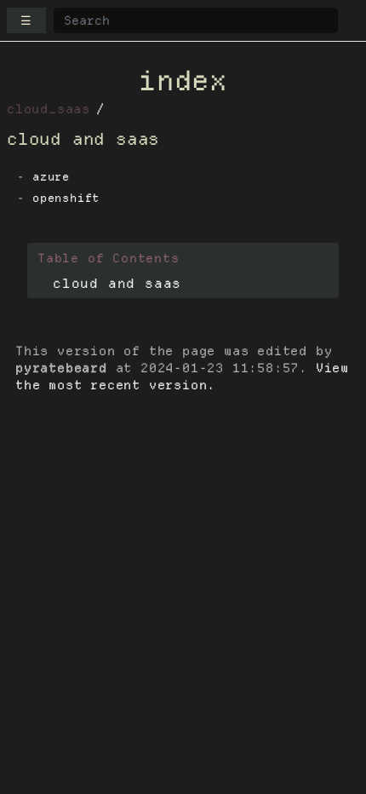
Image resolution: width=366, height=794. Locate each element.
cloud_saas (48, 109)
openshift (66, 198)
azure (51, 177)
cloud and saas (117, 283)
